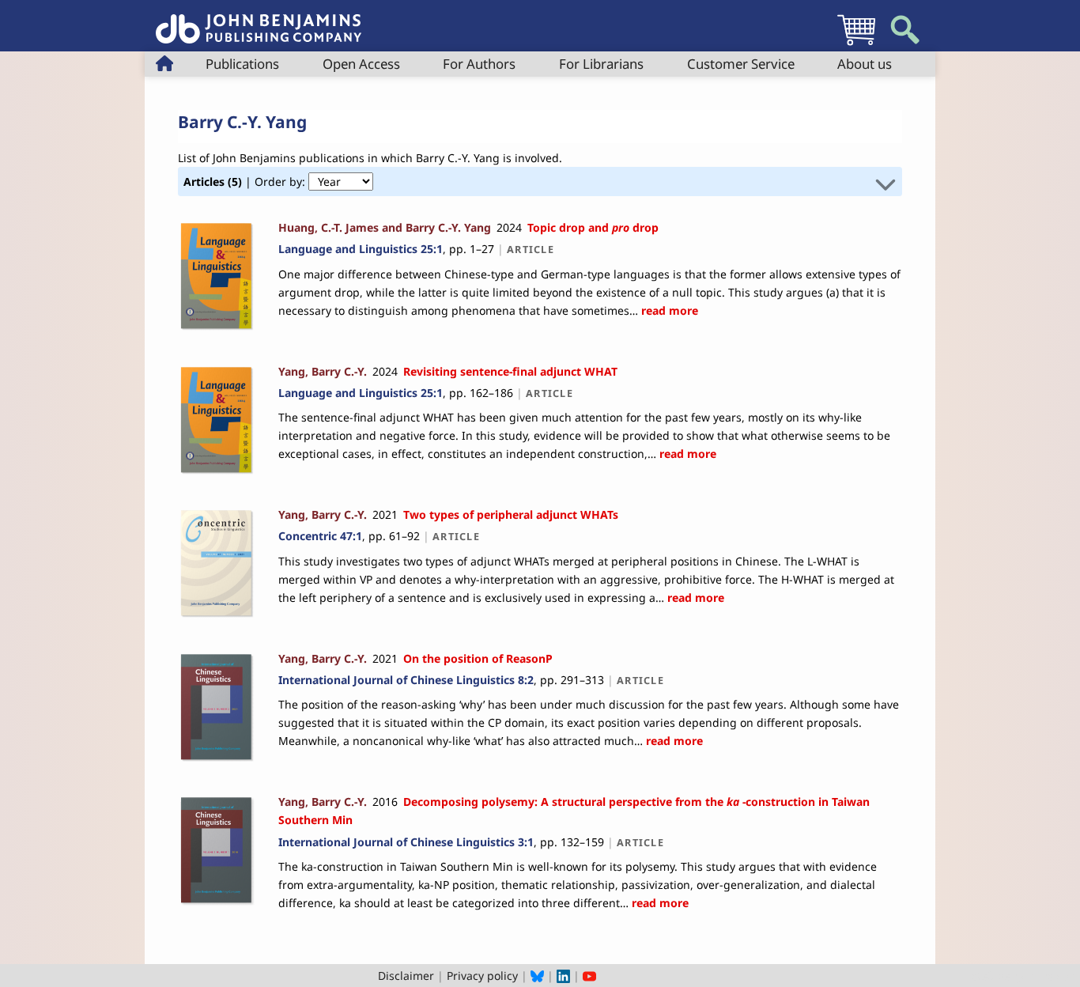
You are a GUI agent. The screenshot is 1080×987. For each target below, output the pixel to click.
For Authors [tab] (479, 64)
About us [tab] (864, 64)
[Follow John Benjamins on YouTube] (589, 975)
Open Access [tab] (361, 64)
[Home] (258, 20)
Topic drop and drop (593, 227)
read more (668, 310)
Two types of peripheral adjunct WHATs (510, 514)
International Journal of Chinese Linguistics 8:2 (406, 679)
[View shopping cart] (856, 44)
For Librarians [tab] (601, 64)
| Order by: (245, 181)
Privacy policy (482, 975)
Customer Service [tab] (741, 64)
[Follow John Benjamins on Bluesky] (537, 975)
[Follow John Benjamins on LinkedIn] (563, 975)
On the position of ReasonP (478, 658)
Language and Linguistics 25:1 (360, 248)
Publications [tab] (242, 64)
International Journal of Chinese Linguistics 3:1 (406, 841)
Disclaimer (406, 975)
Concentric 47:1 (320, 535)
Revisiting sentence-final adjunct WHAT (510, 371)
